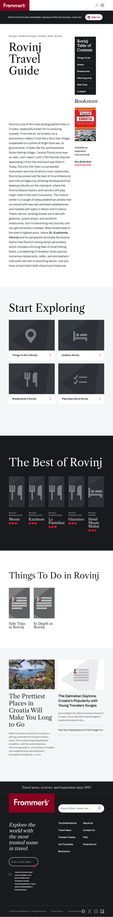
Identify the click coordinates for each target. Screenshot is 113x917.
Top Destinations (67, 823)
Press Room (90, 844)
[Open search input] (96, 5)
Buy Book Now (83, 162)
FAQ (85, 837)
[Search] (100, 808)
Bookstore (64, 851)
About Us (88, 823)
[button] (102, 5)
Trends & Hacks (66, 837)
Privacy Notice (57, 911)
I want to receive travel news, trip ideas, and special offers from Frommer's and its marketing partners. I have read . (25, 881)
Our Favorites (65, 844)
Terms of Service (74, 911)
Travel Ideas (64, 830)
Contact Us (89, 830)
